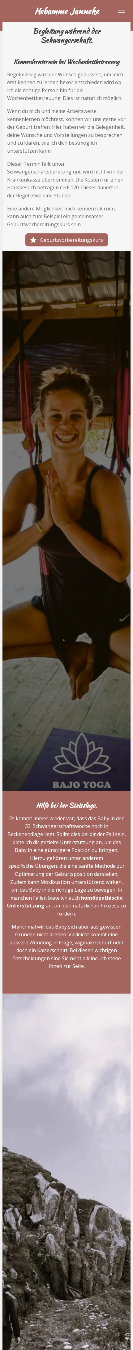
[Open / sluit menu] (121, 11)
